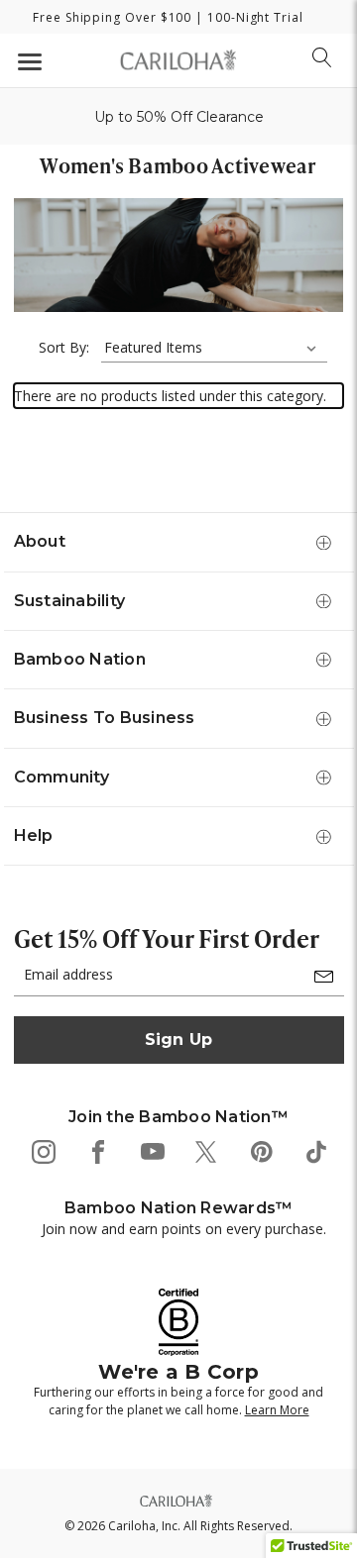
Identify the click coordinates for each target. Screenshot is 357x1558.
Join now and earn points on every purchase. (184, 1228)
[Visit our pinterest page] (260, 1150)
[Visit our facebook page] (96, 1150)
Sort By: (64, 347)
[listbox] (214, 348)
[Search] (322, 57)
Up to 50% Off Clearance (179, 117)
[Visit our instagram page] (42, 1150)
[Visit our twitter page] (205, 1150)
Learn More (277, 1410)
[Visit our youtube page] (151, 1150)
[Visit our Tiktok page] (314, 1150)
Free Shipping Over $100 (112, 17)
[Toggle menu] (27, 61)
